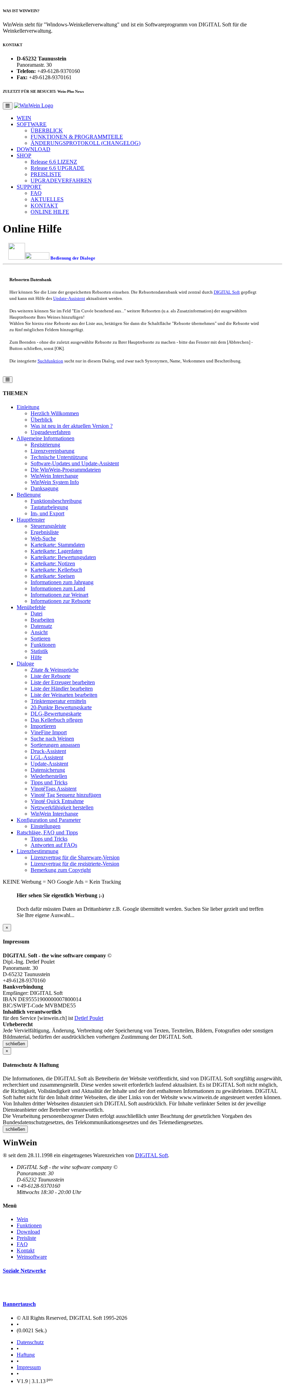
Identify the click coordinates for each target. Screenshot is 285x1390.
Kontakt (25, 1250)
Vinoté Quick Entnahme (57, 801)
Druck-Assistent (48, 751)
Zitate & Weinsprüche (55, 670)
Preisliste (26, 1238)
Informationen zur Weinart (59, 595)
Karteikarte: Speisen (53, 576)
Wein (22, 1219)
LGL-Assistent (47, 757)
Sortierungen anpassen (55, 745)
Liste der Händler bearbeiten (62, 689)
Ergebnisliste (45, 532)
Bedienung (29, 495)
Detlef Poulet (88, 1018)
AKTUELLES (47, 199)
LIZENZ (54, 162)
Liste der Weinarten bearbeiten (64, 695)
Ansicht (39, 632)
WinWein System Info (55, 482)
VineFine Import (49, 732)
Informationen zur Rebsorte (61, 601)
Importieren (43, 726)
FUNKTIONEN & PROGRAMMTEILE (77, 137)
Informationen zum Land (58, 588)
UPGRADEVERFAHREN (61, 180)
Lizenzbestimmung (37, 851)
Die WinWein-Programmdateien (66, 470)
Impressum (29, 1367)
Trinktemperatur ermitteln (58, 701)
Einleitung (28, 407)
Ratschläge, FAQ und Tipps (47, 832)
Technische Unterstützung (59, 457)
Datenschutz (30, 1342)
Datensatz (41, 626)
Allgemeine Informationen (45, 438)
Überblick (41, 420)
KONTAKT (44, 205)
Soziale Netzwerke (24, 1271)
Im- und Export (47, 513)
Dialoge (25, 664)
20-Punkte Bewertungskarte (61, 707)
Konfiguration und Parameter (49, 820)
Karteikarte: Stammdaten (58, 545)
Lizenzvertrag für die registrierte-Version (75, 864)
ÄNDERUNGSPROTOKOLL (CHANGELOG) (85, 143)
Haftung (26, 1355)
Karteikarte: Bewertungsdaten (63, 557)
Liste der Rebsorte (51, 676)
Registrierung (45, 445)
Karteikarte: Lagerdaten (56, 551)
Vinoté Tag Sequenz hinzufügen (66, 795)
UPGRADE (57, 168)
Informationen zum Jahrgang (62, 582)
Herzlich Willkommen (55, 413)
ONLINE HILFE (50, 212)
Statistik (39, 651)
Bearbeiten (42, 620)
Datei (36, 613)
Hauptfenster (31, 520)
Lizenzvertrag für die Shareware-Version (75, 857)
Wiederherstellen (49, 776)
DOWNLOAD (33, 149)
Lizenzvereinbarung (52, 451)
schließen (15, 1043)
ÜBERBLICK (47, 130)
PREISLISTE (46, 174)
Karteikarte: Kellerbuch (56, 570)
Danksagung (44, 488)
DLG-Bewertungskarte (56, 714)
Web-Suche (43, 538)
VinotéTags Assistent (53, 789)
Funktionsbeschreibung (56, 501)
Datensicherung (48, 770)
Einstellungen (45, 826)
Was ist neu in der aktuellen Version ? (72, 426)
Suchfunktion (50, 360)
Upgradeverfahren (51, 432)
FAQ (36, 193)
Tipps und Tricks (49, 782)
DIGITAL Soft (227, 292)
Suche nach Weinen (52, 739)
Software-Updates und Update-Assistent (75, 463)
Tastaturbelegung (49, 507)
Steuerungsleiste (48, 526)
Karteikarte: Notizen (53, 563)
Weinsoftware (32, 1257)
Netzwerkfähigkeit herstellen (62, 807)
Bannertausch (19, 1304)
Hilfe (36, 657)
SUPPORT (29, 187)
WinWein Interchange (54, 476)
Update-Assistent (69, 298)
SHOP (24, 155)
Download (28, 1232)
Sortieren (40, 638)
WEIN (24, 118)
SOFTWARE (32, 124)
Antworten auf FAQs (54, 845)
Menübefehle (31, 607)
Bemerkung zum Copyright (61, 870)
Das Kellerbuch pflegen (57, 720)
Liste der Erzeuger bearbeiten (63, 682)
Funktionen (43, 645)
